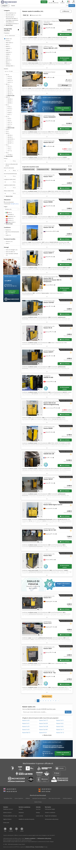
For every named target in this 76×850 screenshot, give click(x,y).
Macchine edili (10, 15)
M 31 (10, 114)
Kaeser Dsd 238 (43, 726)
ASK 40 (10, 137)
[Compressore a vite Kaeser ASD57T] (32, 357)
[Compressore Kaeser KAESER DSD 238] (32, 459)
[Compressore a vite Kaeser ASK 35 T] (32, 148)
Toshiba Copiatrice (67, 798)
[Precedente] (23, 28)
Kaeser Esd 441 (43, 729)
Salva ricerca (47, 696)
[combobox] (11, 209)
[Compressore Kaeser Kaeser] (32, 79)
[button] (73, 1)
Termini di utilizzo (39, 847)
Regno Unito (11, 222)
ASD (8, 97)
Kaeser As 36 (25, 729)
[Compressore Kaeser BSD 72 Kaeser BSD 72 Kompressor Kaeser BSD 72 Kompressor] (32, 283)
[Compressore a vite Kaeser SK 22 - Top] (32, 678)
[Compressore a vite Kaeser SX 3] (32, 603)
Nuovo (8, 230)
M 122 (10, 108)
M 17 (10, 110)
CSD (7, 129)
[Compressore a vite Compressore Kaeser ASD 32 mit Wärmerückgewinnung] (32, 408)
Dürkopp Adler (10, 65)
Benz (8, 62)
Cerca (72, 5)
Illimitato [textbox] (8, 209)
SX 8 (9, 118)
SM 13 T (10, 90)
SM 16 (10, 88)
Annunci (9, 241)
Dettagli (65, 85)
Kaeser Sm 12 (60, 732)
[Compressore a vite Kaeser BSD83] (32, 207)
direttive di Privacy (30, 847)
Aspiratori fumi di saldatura (39, 798)
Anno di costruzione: (9, 168)
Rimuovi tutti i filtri (36, 15)
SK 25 (10, 78)
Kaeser (9, 38)
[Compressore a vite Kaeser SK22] (32, 561)
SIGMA (8, 54)
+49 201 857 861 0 (46, 789)
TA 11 (10, 150)
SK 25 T (10, 80)
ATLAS (8, 40)
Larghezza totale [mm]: (9, 185)
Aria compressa (11, 13)
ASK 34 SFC (11, 139)
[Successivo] (41, 28)
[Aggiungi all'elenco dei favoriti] (71, 23)
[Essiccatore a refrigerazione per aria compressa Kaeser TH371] (32, 28)
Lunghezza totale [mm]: (10, 179)
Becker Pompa (38, 802)
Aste (7, 243)
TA (7, 145)
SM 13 (10, 86)
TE (7, 152)
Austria (10, 220)
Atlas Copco (9, 42)
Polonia (11, 218)
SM (7, 84)
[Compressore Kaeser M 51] (32, 628)
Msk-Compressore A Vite (59, 169)
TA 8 (9, 148)
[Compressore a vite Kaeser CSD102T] (32, 308)
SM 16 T (10, 94)
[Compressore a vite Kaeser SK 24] (32, 333)
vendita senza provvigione (11, 291)
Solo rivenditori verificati (12, 254)
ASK (7, 133)
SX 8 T (10, 122)
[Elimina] (67, 5)
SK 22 (10, 76)
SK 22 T (10, 82)
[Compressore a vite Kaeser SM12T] (32, 484)
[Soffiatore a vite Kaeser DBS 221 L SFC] (32, 53)
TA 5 (9, 147)
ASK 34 (10, 135)
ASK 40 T (10, 143)
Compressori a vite (28, 169)
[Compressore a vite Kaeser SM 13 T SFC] (32, 535)
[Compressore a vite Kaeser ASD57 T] (32, 258)
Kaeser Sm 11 (60, 729)
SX (7, 116)
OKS (7, 44)
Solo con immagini (11, 249)
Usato (8, 235)
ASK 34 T (10, 141)
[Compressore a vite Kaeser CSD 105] (32, 233)
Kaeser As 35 (25, 726)
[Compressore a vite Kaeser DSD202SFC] (32, 122)
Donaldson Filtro (8, 798)
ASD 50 (10, 103)
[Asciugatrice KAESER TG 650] (32, 382)
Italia (15, 203)
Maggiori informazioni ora (63, 584)
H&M (8, 50)
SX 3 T (10, 124)
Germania (11, 216)
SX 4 (9, 126)
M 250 (10, 112)
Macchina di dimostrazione (12, 232)
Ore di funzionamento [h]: (10, 173)
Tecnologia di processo (12, 23)
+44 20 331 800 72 (11, 789)
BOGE (8, 46)
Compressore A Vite (43, 169)
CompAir (9, 48)
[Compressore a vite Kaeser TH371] (32, 182)
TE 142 (10, 154)
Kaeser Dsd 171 (43, 720)
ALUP (8, 56)
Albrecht (9, 60)
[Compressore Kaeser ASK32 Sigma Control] (32, 510)
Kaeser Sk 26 (59, 726)
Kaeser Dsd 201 (43, 723)
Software (28, 798)
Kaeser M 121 (43, 732)
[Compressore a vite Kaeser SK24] (32, 654)
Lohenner (9, 52)
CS (7, 131)
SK (7, 74)
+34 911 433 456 (45, 791)
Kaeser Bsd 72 (26, 732)
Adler (8, 58)
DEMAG (8, 64)
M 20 (10, 106)
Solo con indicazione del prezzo (12, 164)
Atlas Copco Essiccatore (54, 798)
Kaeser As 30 (25, 720)
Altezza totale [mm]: (9, 190)
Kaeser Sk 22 (59, 723)
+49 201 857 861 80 (11, 791)
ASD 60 (10, 99)
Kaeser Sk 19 (59, 720)
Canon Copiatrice (19, 798)
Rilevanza (66, 11)
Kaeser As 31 (25, 723)
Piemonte (11, 214)
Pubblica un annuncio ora (62, 109)
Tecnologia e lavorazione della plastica (12, 21)
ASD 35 (10, 101)
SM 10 (10, 92)
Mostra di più (47, 735)
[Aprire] (47, 42)
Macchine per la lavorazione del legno (12, 17)
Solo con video (10, 251)
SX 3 (9, 120)
